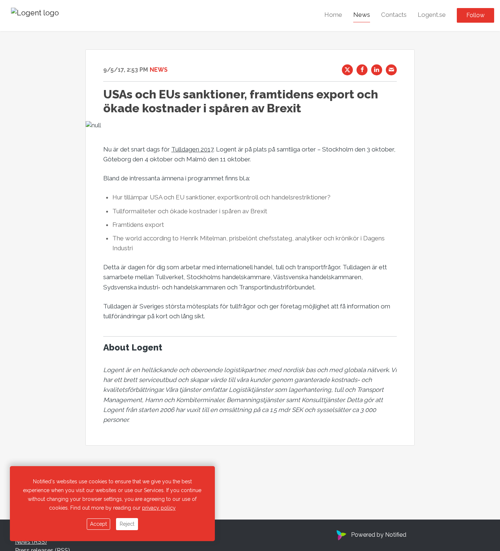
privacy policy (159, 508)
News (361, 15)
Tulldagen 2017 (192, 149)
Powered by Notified (378, 534)
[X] (347, 69)
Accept (98, 524)
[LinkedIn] (376, 69)
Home (333, 15)
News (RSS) (31, 541)
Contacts (394, 15)
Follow (475, 15)
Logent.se (432, 15)
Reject (127, 524)
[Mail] (391, 69)
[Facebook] (362, 69)
